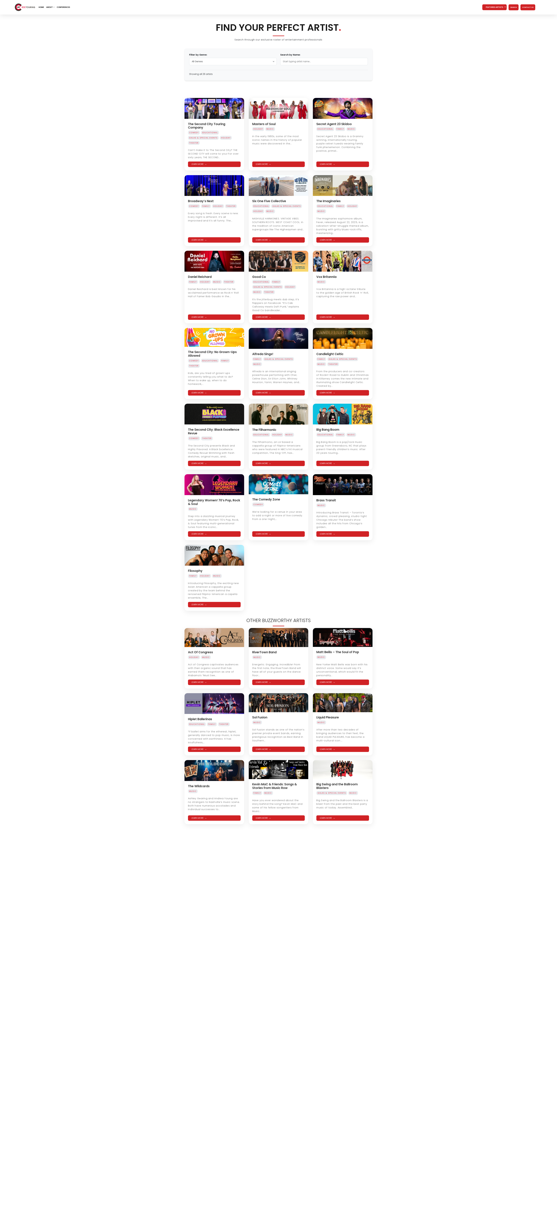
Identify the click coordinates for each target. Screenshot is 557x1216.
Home (41, 7)
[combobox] (494, 7)
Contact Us (528, 7)
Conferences (63, 7)
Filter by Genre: (198, 54)
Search (513, 7)
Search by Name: (290, 54)
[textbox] (494, 7)
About (49, 7)
